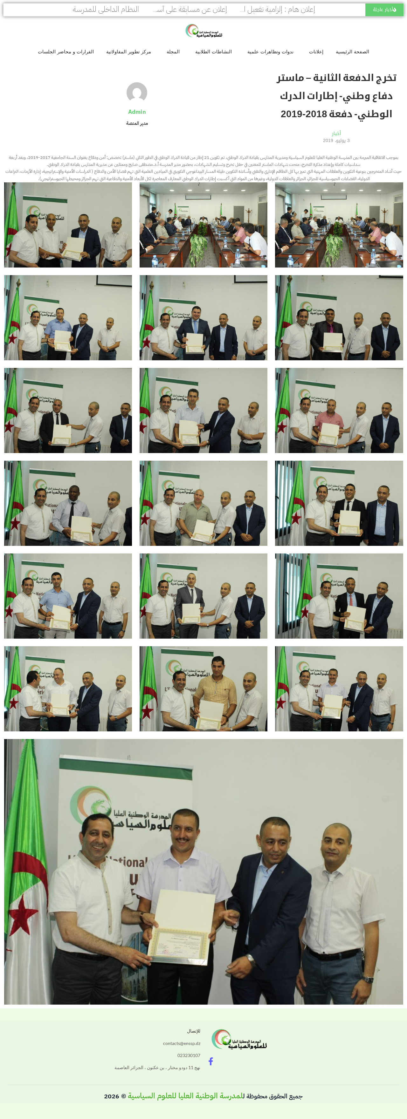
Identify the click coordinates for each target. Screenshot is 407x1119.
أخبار (336, 133)
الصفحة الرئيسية (352, 51)
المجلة (173, 51)
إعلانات (316, 51)
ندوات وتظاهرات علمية (270, 51)
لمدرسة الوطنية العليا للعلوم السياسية (185, 1096)
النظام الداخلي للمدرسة (106, 9)
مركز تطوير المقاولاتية (128, 51)
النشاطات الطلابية (213, 51)
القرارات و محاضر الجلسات (66, 51)
